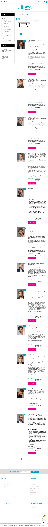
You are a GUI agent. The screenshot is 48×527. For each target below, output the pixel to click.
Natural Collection (5, 56)
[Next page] (24, 34)
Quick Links (5, 504)
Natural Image (4, 51)
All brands (3, 61)
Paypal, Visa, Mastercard (35, 507)
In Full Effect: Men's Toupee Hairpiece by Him (35, 389)
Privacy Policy (33, 484)
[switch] (44, 522)
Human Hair (3, 511)
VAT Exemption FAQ (34, 498)
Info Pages (33, 478)
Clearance (3, 516)
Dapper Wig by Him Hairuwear (36, 153)
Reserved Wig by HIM (34, 414)
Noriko (3, 58)
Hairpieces (3, 507)
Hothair (3, 55)
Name (39, 37)
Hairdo (3, 52)
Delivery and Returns (5, 482)
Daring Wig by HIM (33, 188)
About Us (32, 482)
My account (40, 1)
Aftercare (3, 514)
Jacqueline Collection (5, 57)
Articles (2, 518)
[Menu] (46, 514)
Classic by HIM (32, 117)
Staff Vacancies (33, 492)
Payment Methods (36, 504)
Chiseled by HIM (32, 79)
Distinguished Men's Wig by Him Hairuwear (37, 264)
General (3, 478)
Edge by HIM (31, 290)
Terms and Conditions (34, 494)
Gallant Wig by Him (33, 326)
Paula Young (4, 48)
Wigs (2, 509)
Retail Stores (3, 486)
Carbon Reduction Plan (34, 488)
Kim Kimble (4, 53)
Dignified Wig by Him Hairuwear (37, 228)
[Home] (24, 7)
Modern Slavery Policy (34, 486)
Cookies (31, 490)
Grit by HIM (31, 355)
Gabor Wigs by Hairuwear (6, 50)
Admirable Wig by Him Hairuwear (34, 41)
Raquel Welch (4, 49)
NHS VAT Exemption (34, 496)
